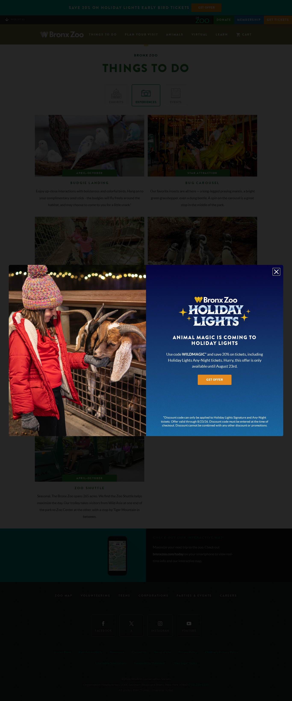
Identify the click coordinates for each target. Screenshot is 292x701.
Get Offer (214, 380)
